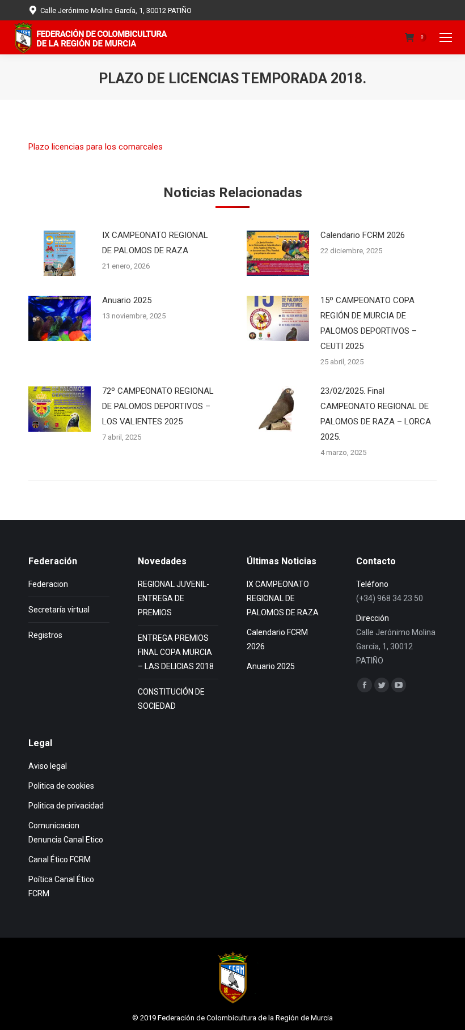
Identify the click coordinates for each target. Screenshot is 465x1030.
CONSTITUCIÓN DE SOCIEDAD (171, 698)
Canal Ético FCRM (59, 859)
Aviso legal (47, 766)
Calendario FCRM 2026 (362, 235)
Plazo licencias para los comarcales (95, 147)
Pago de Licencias (297, 38)
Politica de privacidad (66, 805)
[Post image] (59, 253)
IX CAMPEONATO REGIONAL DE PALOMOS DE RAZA (155, 243)
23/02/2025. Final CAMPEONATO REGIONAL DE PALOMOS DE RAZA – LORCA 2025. (375, 414)
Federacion (48, 584)
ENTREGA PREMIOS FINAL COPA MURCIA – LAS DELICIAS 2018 (176, 652)
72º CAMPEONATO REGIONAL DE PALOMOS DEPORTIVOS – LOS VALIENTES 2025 (158, 406)
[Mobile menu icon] (446, 37)
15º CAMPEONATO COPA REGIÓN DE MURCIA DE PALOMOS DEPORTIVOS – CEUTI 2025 (368, 323)
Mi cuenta (371, 38)
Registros (45, 635)
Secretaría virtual (59, 609)
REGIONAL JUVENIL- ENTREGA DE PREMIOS (173, 598)
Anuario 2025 (126, 300)
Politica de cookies (61, 785)
